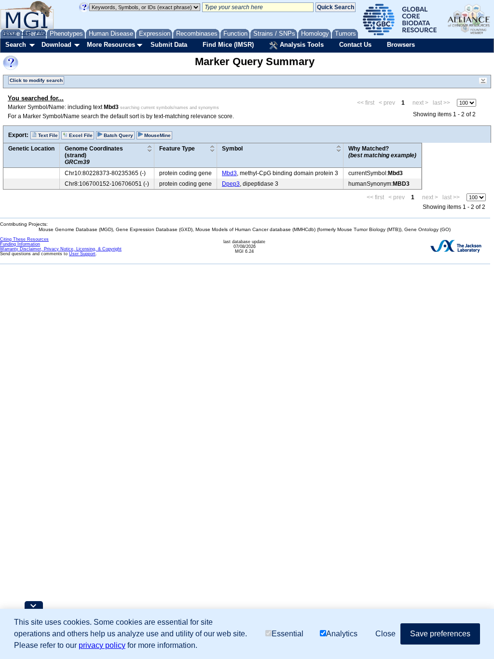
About (9, 33)
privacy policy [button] (102, 645)
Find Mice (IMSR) (228, 44)
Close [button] (385, 634)
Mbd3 (229, 173)
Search (15, 44)
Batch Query (117, 135)
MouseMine (157, 135)
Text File (47, 135)
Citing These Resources (24, 239)
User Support (82, 253)
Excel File (80, 135)
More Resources (111, 44)
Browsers (401, 44)
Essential (287, 634)
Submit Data (169, 44)
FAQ (41, 33)
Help (26, 33)
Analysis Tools (301, 44)
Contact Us (355, 44)
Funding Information (20, 244)
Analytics (341, 634)
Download (56, 44)
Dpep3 (231, 183)
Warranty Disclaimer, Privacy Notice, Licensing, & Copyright (61, 249)
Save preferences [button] (440, 634)
